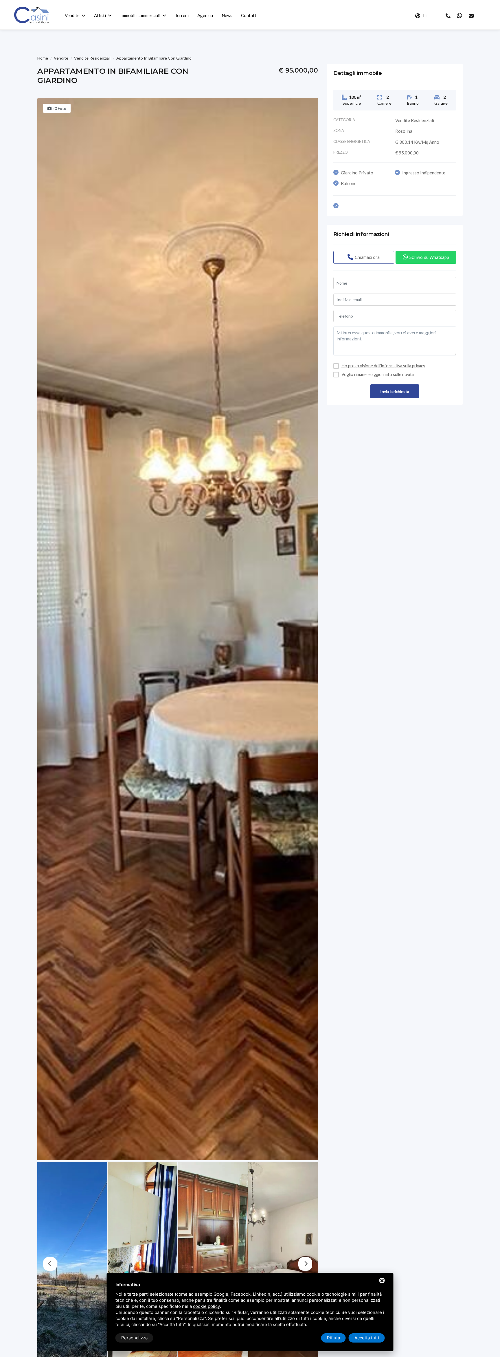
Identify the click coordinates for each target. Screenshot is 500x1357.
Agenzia (205, 15)
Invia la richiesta (394, 391)
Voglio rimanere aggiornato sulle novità (377, 374)
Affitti (100, 15)
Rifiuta (333, 1338)
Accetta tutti (366, 1338)
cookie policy (206, 1306)
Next (305, 1264)
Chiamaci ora (367, 257)
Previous (50, 1264)
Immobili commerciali (140, 15)
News (227, 15)
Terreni (182, 15)
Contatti (249, 15)
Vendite (72, 15)
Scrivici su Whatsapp (429, 257)
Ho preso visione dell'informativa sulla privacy (383, 365)
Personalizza (134, 1338)
